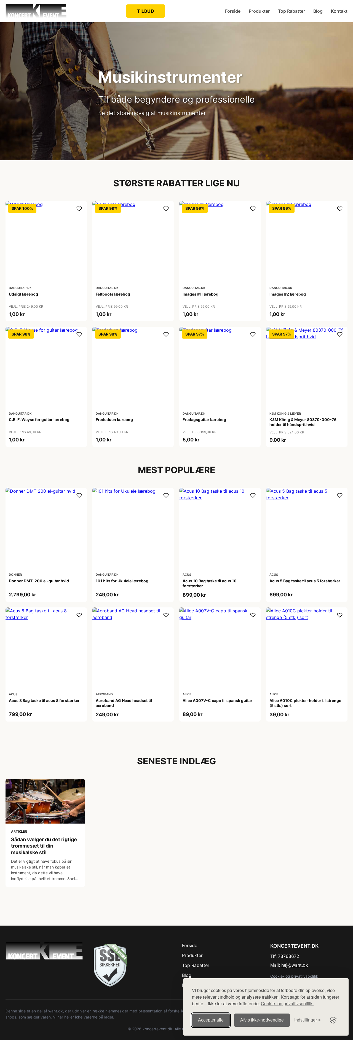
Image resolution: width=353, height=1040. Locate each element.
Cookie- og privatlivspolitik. (287, 1003)
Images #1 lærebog (200, 294)
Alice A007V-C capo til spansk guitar (217, 700)
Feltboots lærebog (113, 294)
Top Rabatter (291, 11)
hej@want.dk (294, 965)
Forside (232, 11)
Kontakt (339, 11)
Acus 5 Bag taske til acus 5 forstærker (304, 580)
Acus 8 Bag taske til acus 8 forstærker (44, 700)
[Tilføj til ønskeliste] (79, 209)
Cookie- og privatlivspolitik (294, 976)
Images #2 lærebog (287, 294)
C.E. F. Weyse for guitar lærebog (39, 419)
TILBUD (145, 11)
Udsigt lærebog (23, 294)
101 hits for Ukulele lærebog (122, 580)
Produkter (259, 11)
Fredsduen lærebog (114, 419)
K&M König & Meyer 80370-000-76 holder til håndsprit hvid (302, 422)
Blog (318, 11)
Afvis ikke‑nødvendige (262, 1020)
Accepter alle (211, 1020)
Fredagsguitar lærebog (204, 419)
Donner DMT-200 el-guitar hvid (39, 580)
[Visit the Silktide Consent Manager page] (333, 1020)
